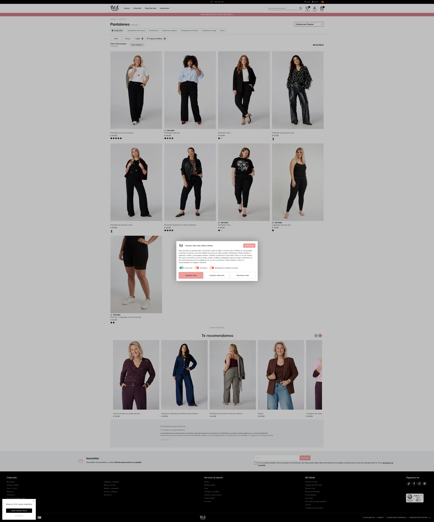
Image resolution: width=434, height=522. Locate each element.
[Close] (34, 501)
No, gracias (19, 516)
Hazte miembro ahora (19, 511)
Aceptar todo (191, 275)
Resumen (250, 246)
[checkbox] (185, 267)
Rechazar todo (243, 275)
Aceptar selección (216, 275)
